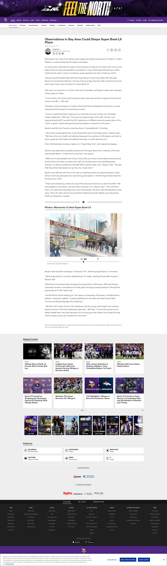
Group (112, 517)
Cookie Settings (112, 559)
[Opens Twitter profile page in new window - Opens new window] (57, 53)
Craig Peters (56, 49)
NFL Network (52, 523)
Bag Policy (91, 514)
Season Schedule (133, 510)
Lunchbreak (31, 517)
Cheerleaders (71, 520)
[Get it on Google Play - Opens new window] (90, 543)
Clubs (111, 530)
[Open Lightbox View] (83, 240)
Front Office (11, 530)
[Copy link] (119, 50)
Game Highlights (52, 520)
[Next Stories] (141, 425)
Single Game (112, 514)
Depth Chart (11, 514)
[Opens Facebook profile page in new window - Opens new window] (54, 53)
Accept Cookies (144, 559)
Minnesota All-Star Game (133, 520)
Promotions (155, 530)
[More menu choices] (59, 20)
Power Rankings (31, 526)
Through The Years (71, 523)
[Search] (128, 20)
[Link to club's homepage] (5, 20)
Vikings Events (133, 514)
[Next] (98, 259)
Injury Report (10, 517)
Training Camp (133, 517)
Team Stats (11, 523)
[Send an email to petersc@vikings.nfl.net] (63, 53)
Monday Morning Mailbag (30, 514)
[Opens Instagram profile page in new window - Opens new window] (60, 53)
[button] (82, 410)
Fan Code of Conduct (91, 517)
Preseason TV (52, 530)
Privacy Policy (9, 564)
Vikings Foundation (155, 514)
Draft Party (133, 523)
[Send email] (115, 51)
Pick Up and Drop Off (91, 523)
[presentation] (143, 411)
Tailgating (91, 533)
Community (155, 510)
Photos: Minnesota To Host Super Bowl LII (68, 207)
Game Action (71, 517)
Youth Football (155, 517)
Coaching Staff (11, 526)
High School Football (154, 520)
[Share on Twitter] (111, 51)
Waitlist (112, 520)
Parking (92, 520)
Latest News (31, 510)
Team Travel (71, 526)
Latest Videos (52, 510)
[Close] (164, 560)
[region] (83, 560)
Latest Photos (71, 510)
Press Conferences (52, 517)
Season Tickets (112, 510)
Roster (10, 510)
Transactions (10, 520)
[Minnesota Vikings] (83, 551)
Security (91, 530)
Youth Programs (155, 523)
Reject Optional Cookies (128, 559)
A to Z (91, 510)
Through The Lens (71, 514)
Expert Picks (31, 523)
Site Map (155, 533)
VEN (52, 514)
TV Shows (52, 526)
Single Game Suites (112, 526)
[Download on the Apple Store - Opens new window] (76, 542)
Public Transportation (91, 526)
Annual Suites (111, 523)
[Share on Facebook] (107, 51)
